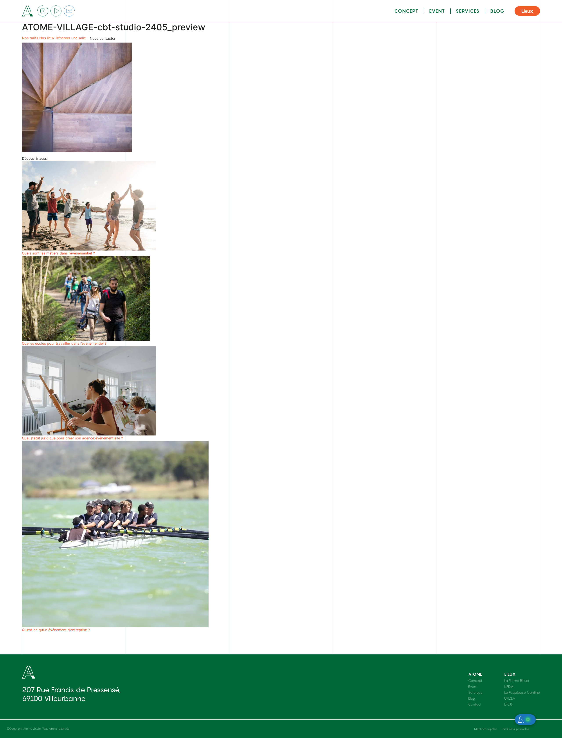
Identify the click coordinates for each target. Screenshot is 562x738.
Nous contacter (102, 38)
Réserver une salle (71, 38)
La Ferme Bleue (516, 680)
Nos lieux (47, 38)
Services (468, 11)
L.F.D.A (508, 686)
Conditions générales (515, 729)
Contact (474, 704)
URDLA (509, 698)
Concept (406, 11)
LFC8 (508, 704)
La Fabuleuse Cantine (522, 692)
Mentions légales (485, 729)
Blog (497, 11)
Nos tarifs (30, 38)
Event (437, 11)
